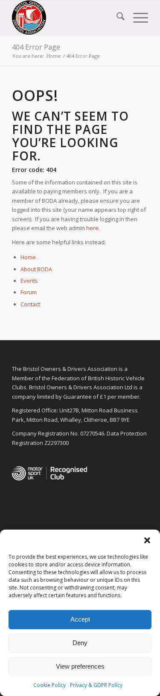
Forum (28, 292)
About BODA (36, 269)
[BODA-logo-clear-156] (66, 17)
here (92, 228)
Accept (80, 619)
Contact (30, 304)
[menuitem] (116, 17)
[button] (147, 540)
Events (29, 280)
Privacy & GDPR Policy (96, 685)
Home (28, 257)
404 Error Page (36, 47)
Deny (80, 642)
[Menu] (136, 17)
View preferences (80, 666)
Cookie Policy (49, 685)
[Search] (116, 17)
